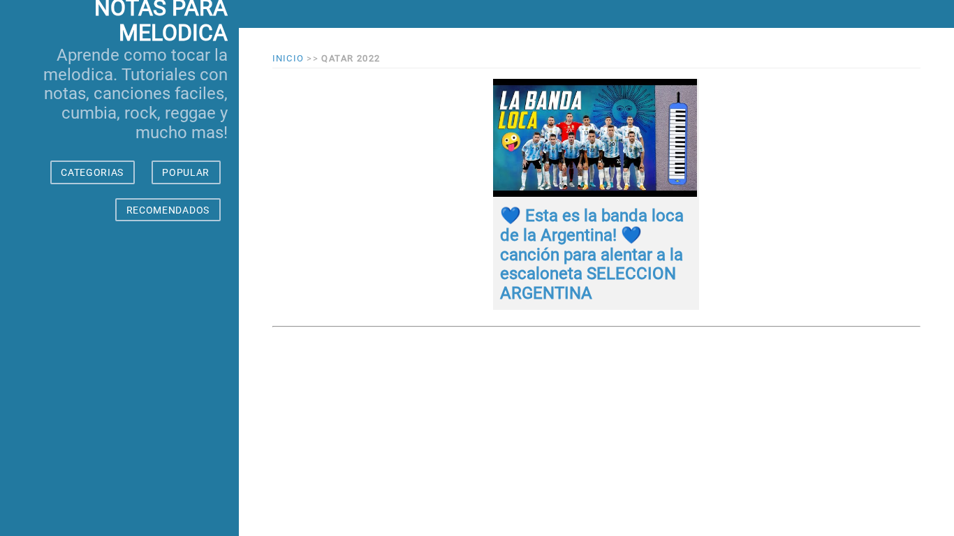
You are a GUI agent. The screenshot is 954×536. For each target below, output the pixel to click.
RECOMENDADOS (168, 210)
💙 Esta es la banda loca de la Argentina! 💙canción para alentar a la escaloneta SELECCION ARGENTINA (592, 254)
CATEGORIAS (92, 172)
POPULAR (186, 172)
